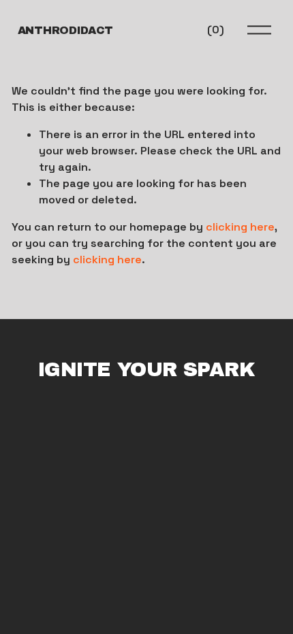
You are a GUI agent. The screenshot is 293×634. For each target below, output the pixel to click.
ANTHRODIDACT (65, 30)
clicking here (240, 227)
